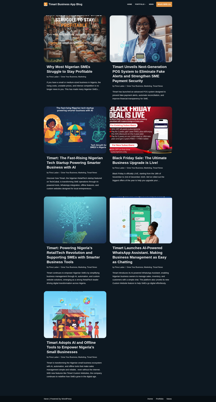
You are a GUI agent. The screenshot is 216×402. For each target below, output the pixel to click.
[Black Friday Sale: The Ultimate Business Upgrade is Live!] (141, 130)
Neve (46, 399)
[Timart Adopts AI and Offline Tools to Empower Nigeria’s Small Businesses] (75, 314)
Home (129, 4)
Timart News (158, 86)
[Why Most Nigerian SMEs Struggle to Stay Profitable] (75, 38)
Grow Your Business (69, 77)
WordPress (67, 399)
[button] (145, 4)
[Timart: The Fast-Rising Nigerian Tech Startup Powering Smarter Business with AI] (75, 130)
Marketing (82, 77)
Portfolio (159, 399)
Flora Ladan (54, 77)
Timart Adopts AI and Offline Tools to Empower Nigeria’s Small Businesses (71, 347)
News (151, 4)
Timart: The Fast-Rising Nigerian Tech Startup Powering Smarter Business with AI (75, 162)
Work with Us (164, 4)
